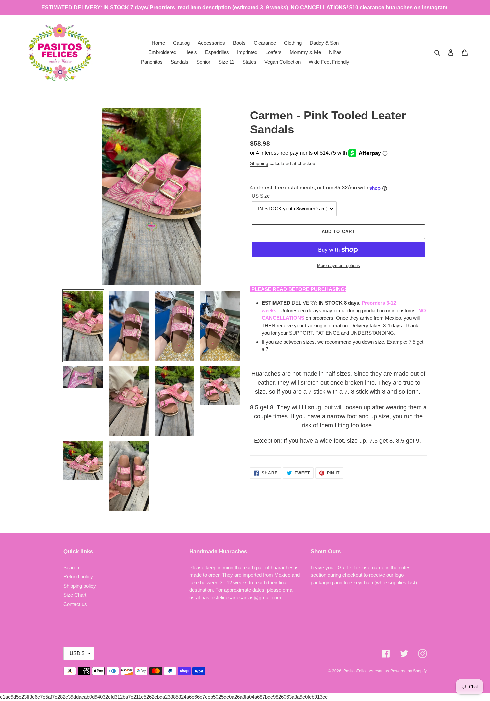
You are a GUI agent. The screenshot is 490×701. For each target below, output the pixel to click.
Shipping (259, 163)
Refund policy (78, 576)
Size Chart (74, 595)
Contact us (75, 604)
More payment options (338, 265)
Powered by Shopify (408, 671)
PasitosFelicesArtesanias (366, 671)
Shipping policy (79, 586)
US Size (261, 196)
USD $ (77, 653)
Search (71, 567)
